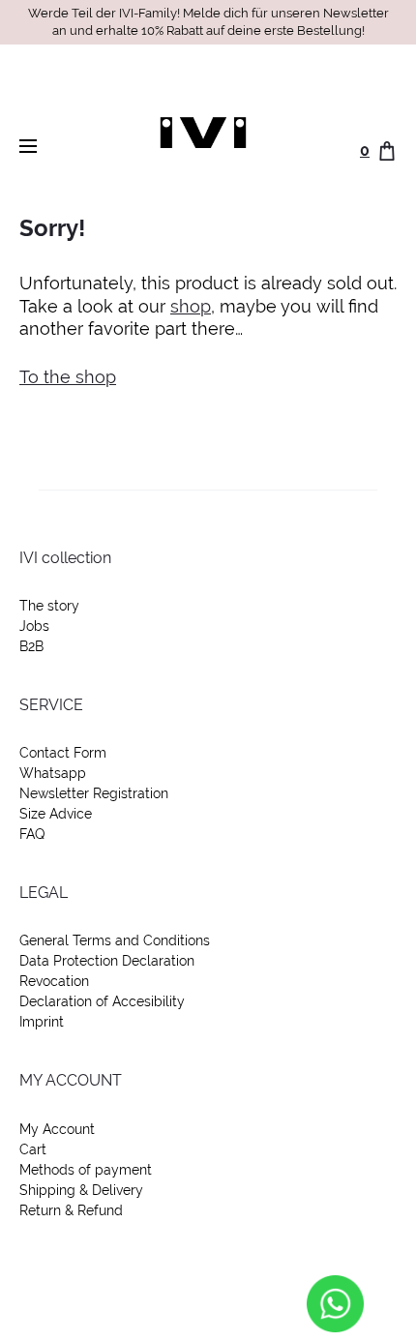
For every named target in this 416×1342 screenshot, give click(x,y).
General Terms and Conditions (114, 940)
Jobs (34, 626)
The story (49, 605)
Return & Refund (71, 1210)
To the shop (67, 377)
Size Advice (55, 813)
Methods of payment (85, 1170)
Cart (32, 1149)
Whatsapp (52, 773)
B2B (31, 646)
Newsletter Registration (93, 793)
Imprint (41, 1021)
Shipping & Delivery (81, 1190)
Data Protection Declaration (106, 961)
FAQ (32, 834)
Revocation (54, 981)
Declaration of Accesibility (102, 1001)
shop (190, 306)
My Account (57, 1129)
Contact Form (62, 752)
